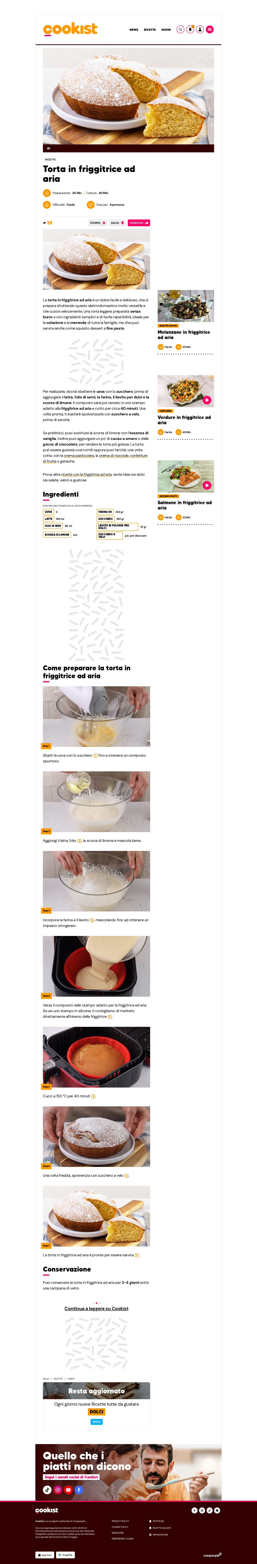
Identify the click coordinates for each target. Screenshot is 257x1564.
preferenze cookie (123, 1538)
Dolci (46, 1378)
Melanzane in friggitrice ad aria (184, 335)
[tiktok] (47, 1490)
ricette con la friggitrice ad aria (86, 474)
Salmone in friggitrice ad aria (185, 505)
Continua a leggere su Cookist (96, 1308)
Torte (71, 1378)
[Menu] (210, 29)
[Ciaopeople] (213, 1555)
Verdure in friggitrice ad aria (184, 420)
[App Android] (65, 1555)
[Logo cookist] (70, 29)
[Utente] (200, 29)
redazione (118, 1532)
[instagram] (57, 1490)
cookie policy (120, 1527)
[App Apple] (44, 1555)
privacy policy (120, 1521)
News (133, 29)
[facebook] (79, 1490)
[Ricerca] (180, 29)
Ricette (150, 29)
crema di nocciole (113, 455)
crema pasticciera (79, 455)
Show (166, 29)
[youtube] (68, 1490)
